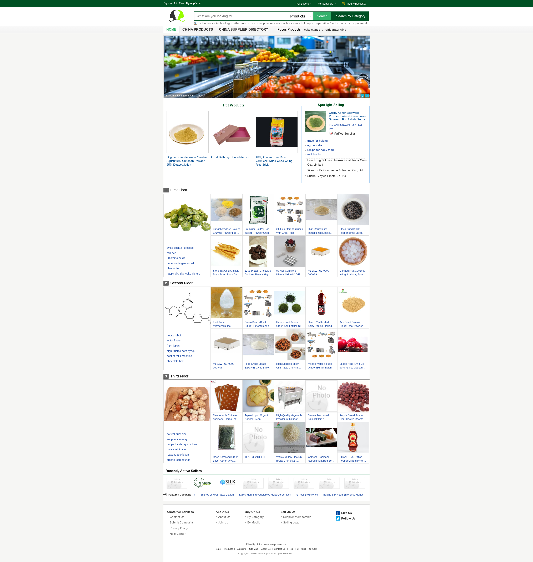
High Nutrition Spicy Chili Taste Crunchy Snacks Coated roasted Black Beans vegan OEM (289, 366)
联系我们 (313, 549)
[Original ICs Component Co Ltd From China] (304, 483)
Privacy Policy (179, 528)
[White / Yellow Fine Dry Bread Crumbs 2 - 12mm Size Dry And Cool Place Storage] (289, 438)
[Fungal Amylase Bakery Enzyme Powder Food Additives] (226, 210)
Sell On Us (288, 511)
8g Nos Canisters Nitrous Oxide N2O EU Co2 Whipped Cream (289, 273)
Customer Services (180, 511)
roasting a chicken (178, 454)
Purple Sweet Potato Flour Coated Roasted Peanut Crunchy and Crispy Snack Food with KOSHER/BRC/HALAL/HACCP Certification (354, 418)
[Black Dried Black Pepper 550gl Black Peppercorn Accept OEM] (353, 210)
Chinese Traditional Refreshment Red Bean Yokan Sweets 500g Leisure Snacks (321, 459)
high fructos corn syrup (180, 350)
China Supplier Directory (243, 29)
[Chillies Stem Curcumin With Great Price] (289, 210)
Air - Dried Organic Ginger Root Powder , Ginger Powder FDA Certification (352, 324)
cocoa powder (238, 23)
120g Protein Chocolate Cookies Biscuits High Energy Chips (258, 273)
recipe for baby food (320, 149)
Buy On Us (252, 511)
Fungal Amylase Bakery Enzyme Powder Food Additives (226, 231)
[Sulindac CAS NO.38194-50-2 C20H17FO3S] (187, 309)
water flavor (174, 340)
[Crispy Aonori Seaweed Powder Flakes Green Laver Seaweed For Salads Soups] (315, 131)
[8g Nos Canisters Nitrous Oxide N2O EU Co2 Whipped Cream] (289, 252)
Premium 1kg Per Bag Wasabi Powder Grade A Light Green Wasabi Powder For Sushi (257, 231)
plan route (173, 268)
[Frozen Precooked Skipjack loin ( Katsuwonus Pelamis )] (321, 396)
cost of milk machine (179, 355)
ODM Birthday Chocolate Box (230, 157)
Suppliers (241, 549)
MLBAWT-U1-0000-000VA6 (224, 365)
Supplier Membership (297, 516)
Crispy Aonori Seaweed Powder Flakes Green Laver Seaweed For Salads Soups (347, 116)
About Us (222, 511)
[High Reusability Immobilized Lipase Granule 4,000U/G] (321, 210)
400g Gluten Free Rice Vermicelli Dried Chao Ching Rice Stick (274, 160)
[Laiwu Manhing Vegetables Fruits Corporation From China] (177, 483)
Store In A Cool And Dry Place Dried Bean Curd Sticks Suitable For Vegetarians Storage (226, 273)
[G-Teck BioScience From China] (202, 483)
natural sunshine (177, 434)
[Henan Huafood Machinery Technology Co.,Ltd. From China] (278, 483)
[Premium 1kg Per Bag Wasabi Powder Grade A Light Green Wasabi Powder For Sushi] (258, 210)
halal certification (177, 449)
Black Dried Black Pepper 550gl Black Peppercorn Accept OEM (351, 231)
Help (291, 549)
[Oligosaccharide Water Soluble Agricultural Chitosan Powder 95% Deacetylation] (187, 132)
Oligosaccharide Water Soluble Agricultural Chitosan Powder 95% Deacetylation (187, 160)
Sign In (168, 3)
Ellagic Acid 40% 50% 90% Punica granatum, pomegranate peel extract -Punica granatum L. (352, 366)
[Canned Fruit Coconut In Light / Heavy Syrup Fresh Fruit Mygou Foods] (353, 252)
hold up (280, 23)
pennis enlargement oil (180, 263)
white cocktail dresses (180, 247)
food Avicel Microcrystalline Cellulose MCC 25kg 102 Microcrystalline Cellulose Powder (225, 324)
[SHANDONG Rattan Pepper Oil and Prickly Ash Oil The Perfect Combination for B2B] (353, 438)
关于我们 (301, 549)
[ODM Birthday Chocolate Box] (232, 132)
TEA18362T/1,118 (255, 457)
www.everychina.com (275, 544)
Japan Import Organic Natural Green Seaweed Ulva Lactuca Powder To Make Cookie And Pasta (258, 418)
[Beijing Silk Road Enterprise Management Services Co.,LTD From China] (227, 483)
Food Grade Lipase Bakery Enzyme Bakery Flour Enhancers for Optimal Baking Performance (258, 366)
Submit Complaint (181, 522)
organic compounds (178, 459)
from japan (173, 345)
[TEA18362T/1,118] (258, 438)
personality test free (343, 23)
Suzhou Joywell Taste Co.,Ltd (326, 175)
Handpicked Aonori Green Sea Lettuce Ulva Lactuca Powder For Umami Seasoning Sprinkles (289, 324)
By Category (255, 516)
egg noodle (314, 145)
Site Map (253, 549)
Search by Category (350, 16)
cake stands (312, 29)
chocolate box (175, 361)
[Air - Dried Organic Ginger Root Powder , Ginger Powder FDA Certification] (353, 303)
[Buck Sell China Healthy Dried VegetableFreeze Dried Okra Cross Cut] (187, 218)
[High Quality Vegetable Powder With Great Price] (289, 396)
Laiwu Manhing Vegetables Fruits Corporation (213, 494)
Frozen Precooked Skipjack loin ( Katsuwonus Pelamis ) (320, 418)
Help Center (178, 533)
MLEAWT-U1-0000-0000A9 (319, 272)
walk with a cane (261, 23)
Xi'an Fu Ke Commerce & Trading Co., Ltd (335, 170)
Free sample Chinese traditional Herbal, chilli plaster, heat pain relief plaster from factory (226, 418)
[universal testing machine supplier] (267, 67)
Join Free (179, 3)
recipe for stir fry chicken (182, 444)
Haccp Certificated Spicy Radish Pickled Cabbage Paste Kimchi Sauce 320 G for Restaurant (321, 324)
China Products (197, 29)
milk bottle (314, 154)
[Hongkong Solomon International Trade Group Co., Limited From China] (329, 483)
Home (171, 29)
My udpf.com (193, 3)
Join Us (223, 522)
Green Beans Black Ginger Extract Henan (257, 324)
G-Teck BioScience (255, 494)
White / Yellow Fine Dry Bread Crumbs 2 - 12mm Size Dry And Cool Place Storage (289, 459)
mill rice (171, 253)
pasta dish (320, 23)
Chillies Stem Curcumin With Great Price (289, 231)
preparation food (299, 23)
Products (228, 549)
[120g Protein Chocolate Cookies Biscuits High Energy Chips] (258, 252)
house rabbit (174, 335)
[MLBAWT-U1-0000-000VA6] (226, 345)
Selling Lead (291, 522)
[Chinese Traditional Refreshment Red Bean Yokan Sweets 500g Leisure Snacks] (321, 438)
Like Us (346, 513)
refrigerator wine (335, 29)
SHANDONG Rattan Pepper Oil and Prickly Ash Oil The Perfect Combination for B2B (352, 459)
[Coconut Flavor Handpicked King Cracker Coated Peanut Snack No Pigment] (187, 404)
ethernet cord (217, 23)
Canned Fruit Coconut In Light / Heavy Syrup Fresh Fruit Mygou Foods (352, 273)
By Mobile (253, 522)
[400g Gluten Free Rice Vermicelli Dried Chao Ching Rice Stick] (277, 132)
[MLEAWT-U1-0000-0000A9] (321, 252)
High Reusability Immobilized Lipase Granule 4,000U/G (319, 231)
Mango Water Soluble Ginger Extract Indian (320, 365)
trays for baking (317, 140)
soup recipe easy (177, 439)
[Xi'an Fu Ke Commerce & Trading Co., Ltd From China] (354, 483)
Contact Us (177, 516)
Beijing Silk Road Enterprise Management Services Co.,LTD (305, 494)
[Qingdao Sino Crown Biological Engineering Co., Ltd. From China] (253, 483)
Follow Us (348, 518)
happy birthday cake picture (183, 273)
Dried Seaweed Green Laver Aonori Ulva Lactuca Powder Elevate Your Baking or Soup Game (226, 459)
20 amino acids (176, 258)
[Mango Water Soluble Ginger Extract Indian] (321, 345)
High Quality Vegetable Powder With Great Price (289, 418)
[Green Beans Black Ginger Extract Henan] (258, 303)
